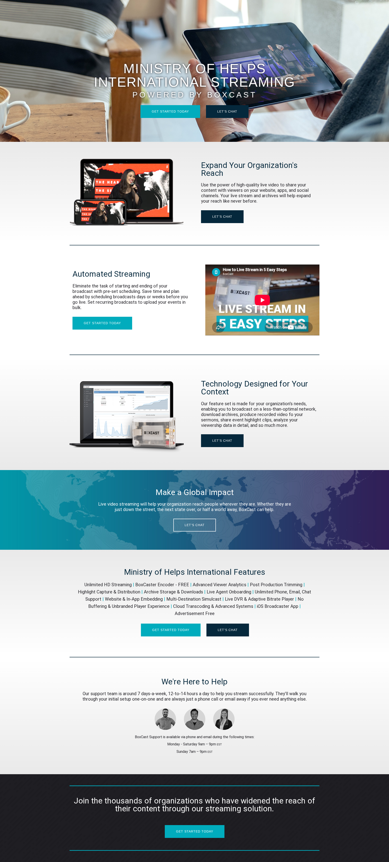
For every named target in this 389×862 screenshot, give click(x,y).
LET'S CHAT (227, 111)
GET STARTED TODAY (170, 111)
